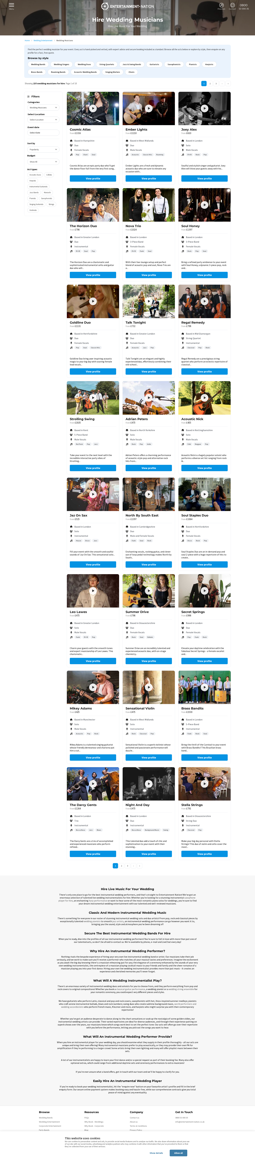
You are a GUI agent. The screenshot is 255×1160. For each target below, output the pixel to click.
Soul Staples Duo (194, 515)
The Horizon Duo (83, 226)
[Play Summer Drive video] (149, 591)
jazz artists (118, 921)
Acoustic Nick (192, 419)
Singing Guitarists (36, 204)
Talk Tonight (136, 322)
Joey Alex (189, 129)
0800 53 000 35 (181, 1117)
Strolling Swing (82, 419)
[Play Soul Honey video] (204, 205)
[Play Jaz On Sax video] (93, 494)
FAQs (86, 1117)
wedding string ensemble (181, 989)
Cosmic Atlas (80, 129)
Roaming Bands (58, 72)
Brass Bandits (192, 708)
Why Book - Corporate (94, 1126)
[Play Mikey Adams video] (93, 687)
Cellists (49, 175)
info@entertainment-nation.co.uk (190, 1121)
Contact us (134, 1117)
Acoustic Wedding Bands (85, 72)
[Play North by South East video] (149, 494)
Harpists (209, 64)
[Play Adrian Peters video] (149, 398)
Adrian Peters (137, 419)
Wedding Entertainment (43, 40)
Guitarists (154, 64)
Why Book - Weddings (93, 1121)
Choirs (131, 72)
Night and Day (138, 805)
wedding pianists (92, 921)
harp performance (98, 900)
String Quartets (106, 64)
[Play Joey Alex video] (204, 108)
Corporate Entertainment (50, 1126)
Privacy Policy (136, 1130)
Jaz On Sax (78, 515)
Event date (33, 127)
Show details (156, 1153)
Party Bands (44, 1130)
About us (134, 1121)
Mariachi (47, 192)
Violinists (33, 210)
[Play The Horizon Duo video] (93, 205)
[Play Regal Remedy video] (204, 301)
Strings (51, 204)
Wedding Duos (84, 64)
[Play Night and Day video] (149, 784)
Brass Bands (36, 72)
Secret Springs (193, 612)
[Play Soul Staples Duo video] (204, 494)
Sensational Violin (140, 708)
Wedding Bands (38, 64)
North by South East (142, 515)
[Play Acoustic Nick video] (204, 398)
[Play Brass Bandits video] (204, 687)
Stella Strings (192, 805)
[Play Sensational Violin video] (149, 687)
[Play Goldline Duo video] (93, 301)
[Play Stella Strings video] (204, 784)
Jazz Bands (34, 192)
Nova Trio (133, 226)
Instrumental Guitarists (38, 186)
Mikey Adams (81, 708)
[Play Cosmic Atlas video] (93, 108)
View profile (93, 178)
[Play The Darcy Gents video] (93, 784)
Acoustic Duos (35, 175)
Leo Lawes (78, 612)
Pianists (193, 64)
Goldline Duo (80, 322)
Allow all (178, 1153)
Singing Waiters (112, 72)
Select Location (36, 114)
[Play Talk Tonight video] (149, 301)
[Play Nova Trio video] (149, 205)
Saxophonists (174, 64)
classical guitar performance (130, 989)
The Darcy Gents (83, 805)
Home (27, 40)
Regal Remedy (193, 322)
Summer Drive (137, 612)
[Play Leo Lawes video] (93, 591)
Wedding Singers (61, 64)
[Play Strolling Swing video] (93, 398)
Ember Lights (136, 129)
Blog (86, 1130)
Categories (34, 102)
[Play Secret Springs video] (204, 591)
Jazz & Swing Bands (132, 64)
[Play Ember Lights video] (149, 108)
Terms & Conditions (138, 1126)
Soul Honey (190, 226)
